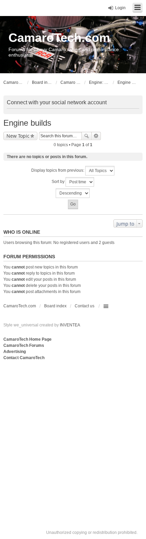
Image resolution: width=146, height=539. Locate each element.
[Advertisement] (73, 438)
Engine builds (27, 122)
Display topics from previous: (58, 170)
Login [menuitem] (120, 7)
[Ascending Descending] (73, 193)
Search (86, 136)
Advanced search (96, 136)
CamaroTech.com (59, 38)
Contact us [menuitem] (84, 306)
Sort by (59, 181)
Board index (55, 306)
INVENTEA (70, 325)
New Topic (18, 136)
